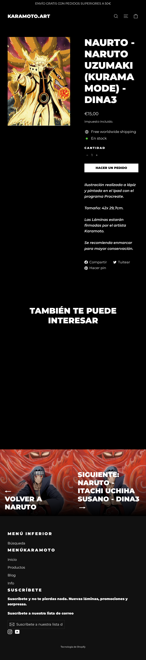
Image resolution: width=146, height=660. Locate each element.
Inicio (12, 560)
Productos (16, 567)
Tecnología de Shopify (73, 646)
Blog (12, 575)
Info (11, 583)
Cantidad (94, 148)
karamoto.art (29, 16)
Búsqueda (16, 543)
